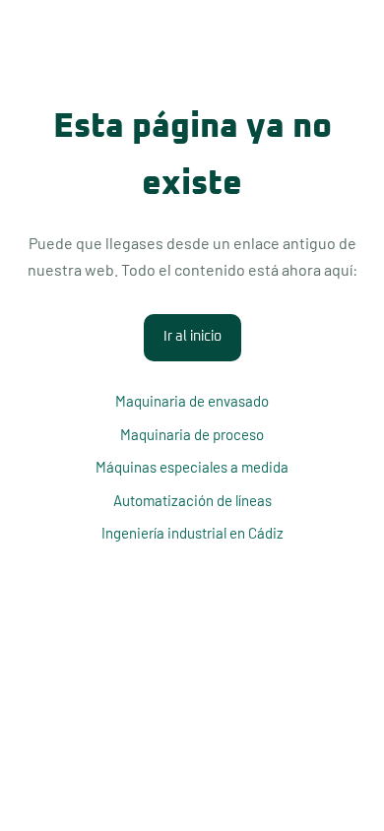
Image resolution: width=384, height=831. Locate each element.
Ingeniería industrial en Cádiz (192, 533)
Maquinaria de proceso (192, 434)
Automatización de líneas (192, 500)
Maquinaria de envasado (192, 401)
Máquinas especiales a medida (192, 467)
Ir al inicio (192, 337)
